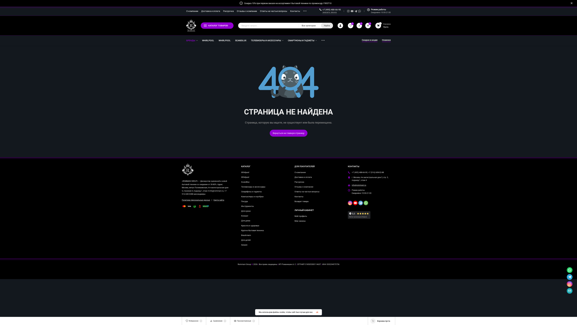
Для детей (246, 240)
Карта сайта (219, 200)
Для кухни (246, 211)
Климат (244, 216)
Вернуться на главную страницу (288, 133)
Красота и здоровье (250, 225)
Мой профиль (301, 216)
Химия (244, 245)
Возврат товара (301, 201)
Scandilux (245, 182)
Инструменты (247, 206)
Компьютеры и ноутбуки (252, 196)
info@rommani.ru (359, 185)
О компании (300, 172)
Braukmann (246, 235)
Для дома (245, 221)
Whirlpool (245, 172)
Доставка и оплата (303, 177)
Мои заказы (300, 221)
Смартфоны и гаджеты (251, 191)
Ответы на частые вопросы (307, 191)
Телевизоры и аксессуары (253, 187)
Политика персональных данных (196, 200)
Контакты (299, 196)
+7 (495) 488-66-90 (331, 9)
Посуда (244, 201)
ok (317, 312)
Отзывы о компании (304, 187)
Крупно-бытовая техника (252, 230)
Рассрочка (299, 182)
